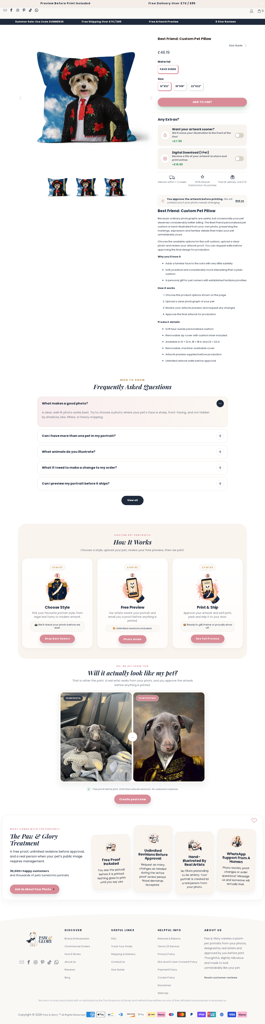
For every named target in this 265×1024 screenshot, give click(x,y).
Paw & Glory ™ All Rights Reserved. (64, 1015)
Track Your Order (121, 946)
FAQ (113, 938)
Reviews (70, 969)
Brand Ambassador (77, 938)
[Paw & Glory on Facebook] (11, 11)
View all (132, 500)
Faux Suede (168, 69)
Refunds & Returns (169, 938)
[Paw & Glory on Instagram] (17, 11)
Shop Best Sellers (57, 638)
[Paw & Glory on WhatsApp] (36, 11)
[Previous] (21, 98)
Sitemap (163, 993)
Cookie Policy (166, 977)
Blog (67, 977)
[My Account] (251, 11)
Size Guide (235, 45)
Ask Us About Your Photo (34, 889)
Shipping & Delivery (123, 954)
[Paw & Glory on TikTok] (30, 11)
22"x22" (196, 86)
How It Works (73, 954)
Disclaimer (164, 985)
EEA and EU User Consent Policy (177, 962)
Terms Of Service (168, 946)
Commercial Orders (77, 946)
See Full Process (207, 638)
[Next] (151, 98)
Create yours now (132, 799)
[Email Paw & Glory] (5, 11)
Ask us (239, 200)
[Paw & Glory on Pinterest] (24, 11)
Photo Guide (133, 639)
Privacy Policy (166, 954)
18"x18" (179, 86)
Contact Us (118, 962)
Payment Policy (167, 969)
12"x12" (164, 86)
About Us (70, 962)
